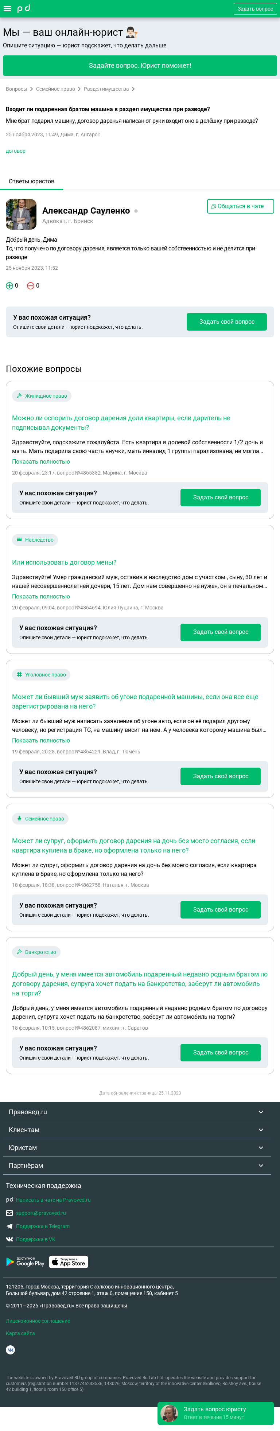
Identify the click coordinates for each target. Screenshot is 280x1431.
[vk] (10, 1349)
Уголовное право (45, 675)
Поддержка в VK (35, 1239)
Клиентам (24, 1130)
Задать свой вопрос (226, 321)
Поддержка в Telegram (43, 1226)
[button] (216, 1413)
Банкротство (40, 952)
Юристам (23, 1147)
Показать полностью (41, 462)
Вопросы (16, 89)
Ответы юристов (31, 181)
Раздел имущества (106, 89)
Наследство (39, 540)
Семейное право (55, 89)
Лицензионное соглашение (38, 1321)
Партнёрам (26, 1165)
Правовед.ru (28, 1112)
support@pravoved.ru (41, 1213)
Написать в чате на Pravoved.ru (53, 1200)
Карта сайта (20, 1333)
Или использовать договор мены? (64, 562)
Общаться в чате (241, 206)
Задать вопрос (255, 9)
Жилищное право (46, 396)
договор (16, 151)
